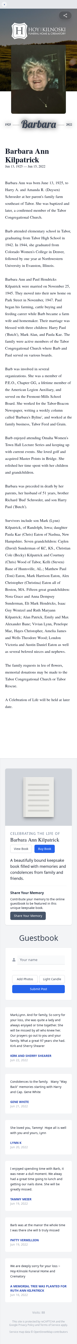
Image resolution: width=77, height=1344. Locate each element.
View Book (21, 849)
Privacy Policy (26, 1325)
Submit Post (38, 989)
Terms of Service (50, 1325)
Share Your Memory (28, 916)
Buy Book (44, 849)
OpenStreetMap (43, 1332)
